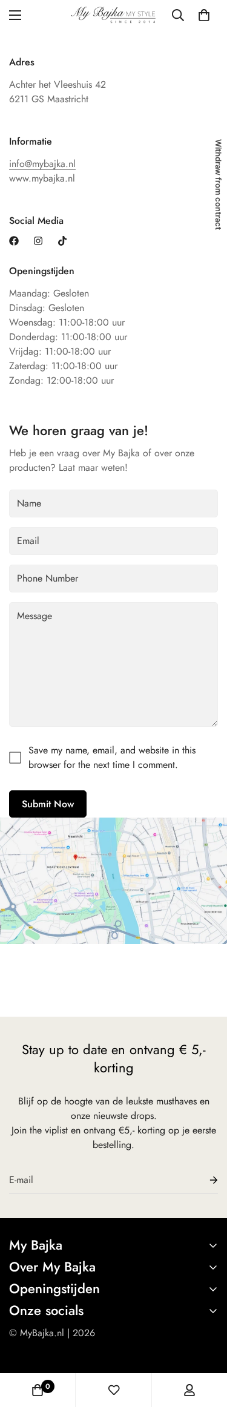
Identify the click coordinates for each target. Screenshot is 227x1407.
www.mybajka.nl (42, 178)
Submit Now (48, 804)
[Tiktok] (62, 241)
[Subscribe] (204, 1180)
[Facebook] (14, 241)
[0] (204, 15)
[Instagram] (38, 241)
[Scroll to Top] (205, 1343)
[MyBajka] (113, 15)
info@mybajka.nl (42, 164)
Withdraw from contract (218, 184)
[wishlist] (114, 1390)
